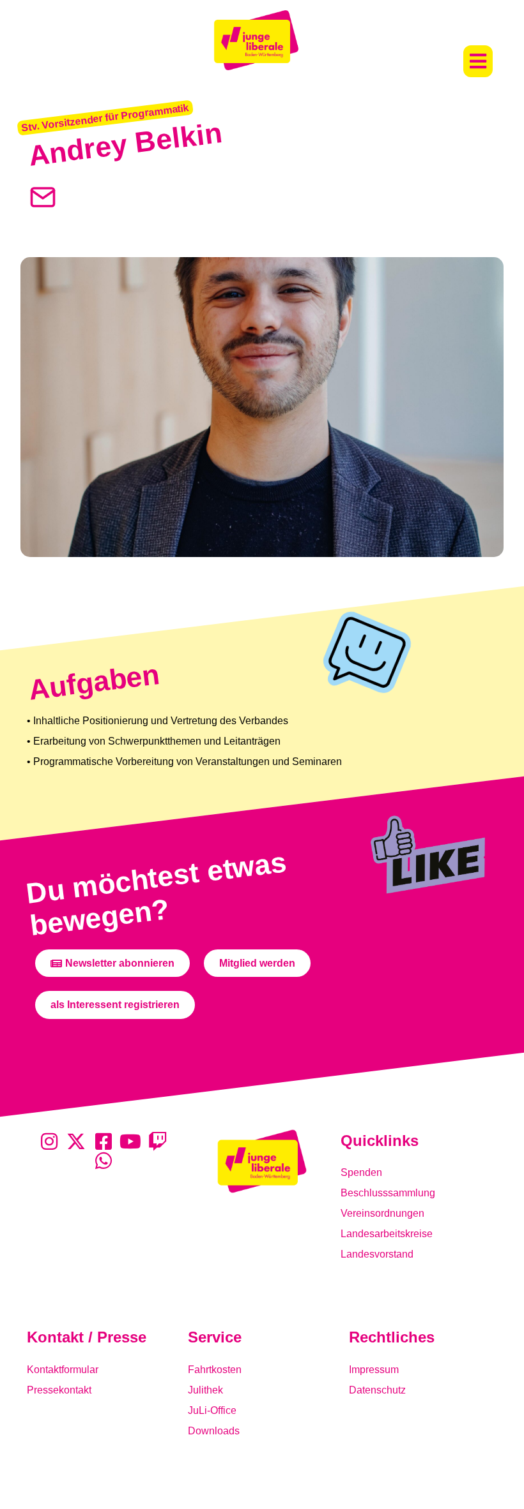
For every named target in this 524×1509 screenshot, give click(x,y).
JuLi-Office (212, 1410)
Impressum (374, 1369)
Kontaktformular (62, 1369)
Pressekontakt (59, 1390)
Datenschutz (377, 1390)
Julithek (205, 1390)
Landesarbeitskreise (387, 1233)
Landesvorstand (377, 1254)
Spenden (361, 1172)
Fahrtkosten (215, 1369)
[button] (478, 61)
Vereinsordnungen (382, 1213)
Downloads (214, 1430)
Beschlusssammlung (388, 1192)
